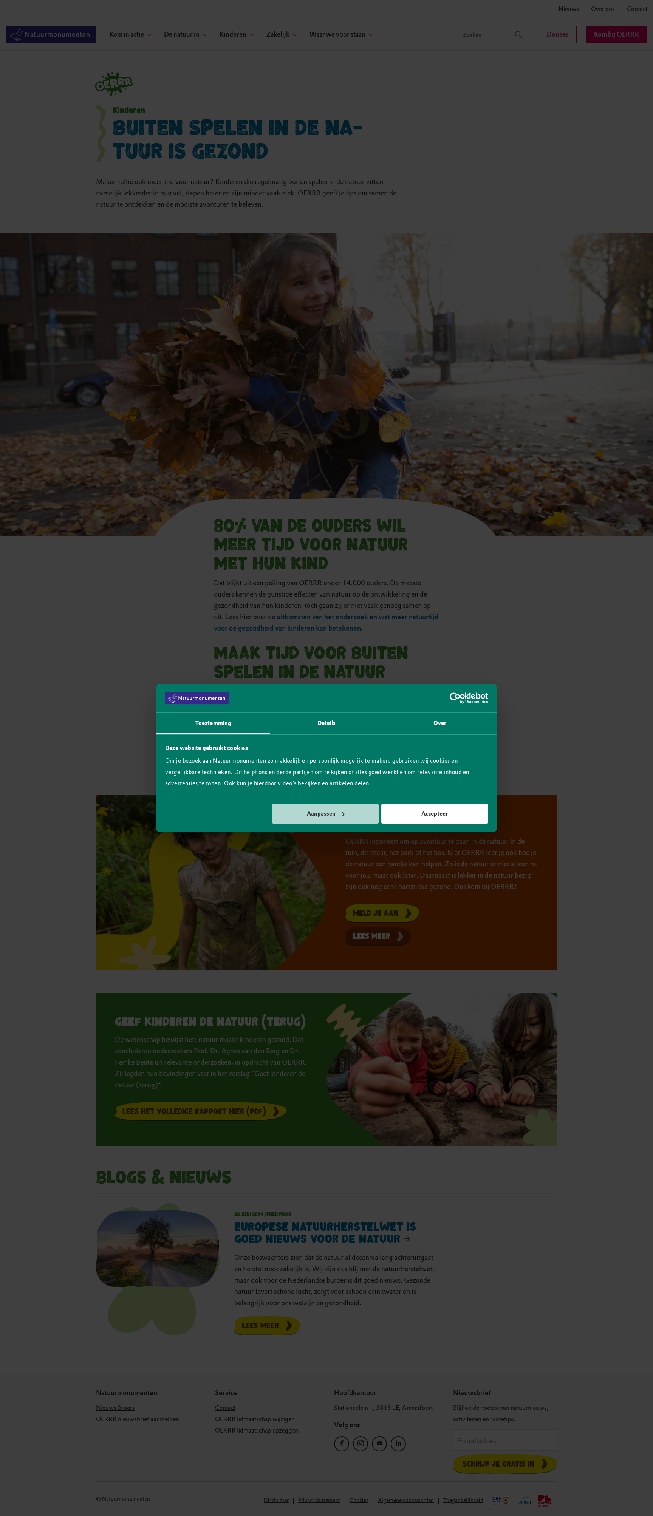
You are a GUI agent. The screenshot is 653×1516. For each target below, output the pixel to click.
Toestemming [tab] (213, 723)
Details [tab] (326, 723)
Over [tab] (439, 723)
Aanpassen (321, 813)
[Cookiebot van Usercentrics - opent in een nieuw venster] (455, 698)
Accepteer (434, 813)
